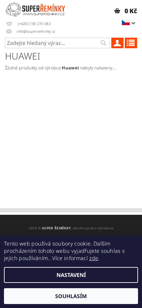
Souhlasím (71, 296)
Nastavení (71, 275)
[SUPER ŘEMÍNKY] (35, 8)
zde (93, 258)
